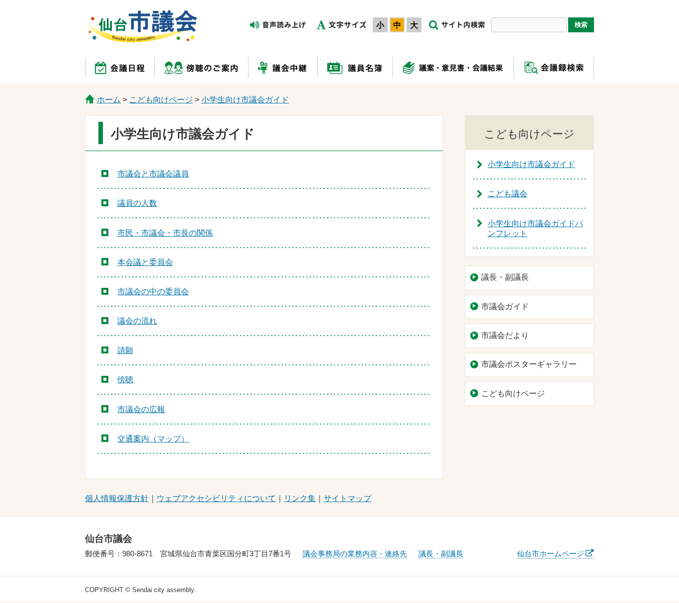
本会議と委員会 (145, 262)
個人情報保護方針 (117, 498)
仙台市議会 (141, 26)
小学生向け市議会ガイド (245, 99)
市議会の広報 (141, 409)
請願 (125, 350)
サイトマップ (347, 498)
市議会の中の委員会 (153, 291)
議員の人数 (137, 203)
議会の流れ (137, 321)
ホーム (109, 99)
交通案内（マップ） (153, 438)
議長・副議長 (505, 277)
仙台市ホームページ (550, 553)
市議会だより (505, 335)
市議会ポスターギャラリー (529, 364)
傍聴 (125, 379)
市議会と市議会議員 (153, 174)
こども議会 (507, 193)
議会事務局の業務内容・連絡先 (355, 553)
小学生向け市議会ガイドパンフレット (535, 228)
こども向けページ (161, 99)
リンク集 (300, 498)
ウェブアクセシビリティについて (216, 498)
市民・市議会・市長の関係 (165, 233)
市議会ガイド (505, 306)
